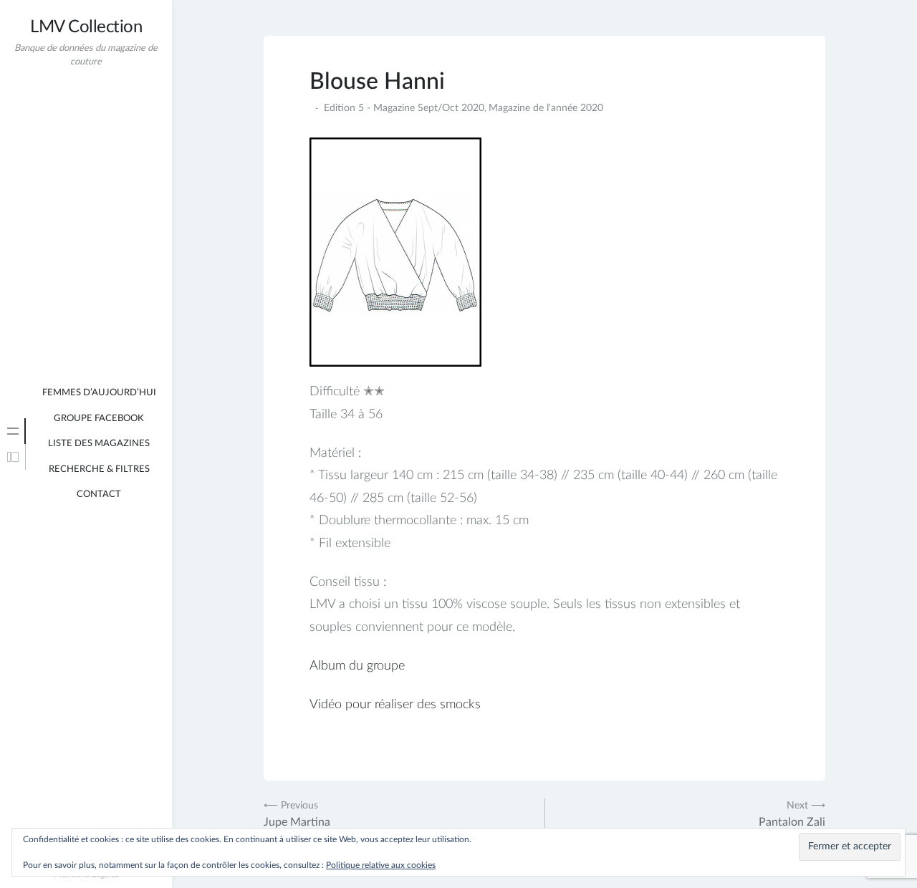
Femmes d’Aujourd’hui (99, 392)
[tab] (13, 431)
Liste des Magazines (99, 443)
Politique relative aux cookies (381, 865)
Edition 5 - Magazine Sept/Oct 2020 (404, 108)
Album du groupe (357, 666)
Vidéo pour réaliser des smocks (395, 704)
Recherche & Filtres (99, 469)
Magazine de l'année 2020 (546, 108)
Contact (99, 494)
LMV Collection (86, 27)
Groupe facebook (99, 418)
